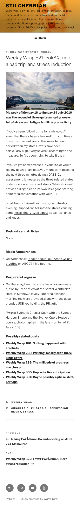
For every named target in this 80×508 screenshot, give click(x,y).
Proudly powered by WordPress (37, 498)
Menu (42, 37)
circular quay (22, 408)
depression (59, 408)
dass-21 (42, 408)
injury (16, 411)
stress (28, 411)
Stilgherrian (26, 6)
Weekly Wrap (21, 402)
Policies (10, 498)
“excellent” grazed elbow (31, 213)
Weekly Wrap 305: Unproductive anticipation (38, 372)
